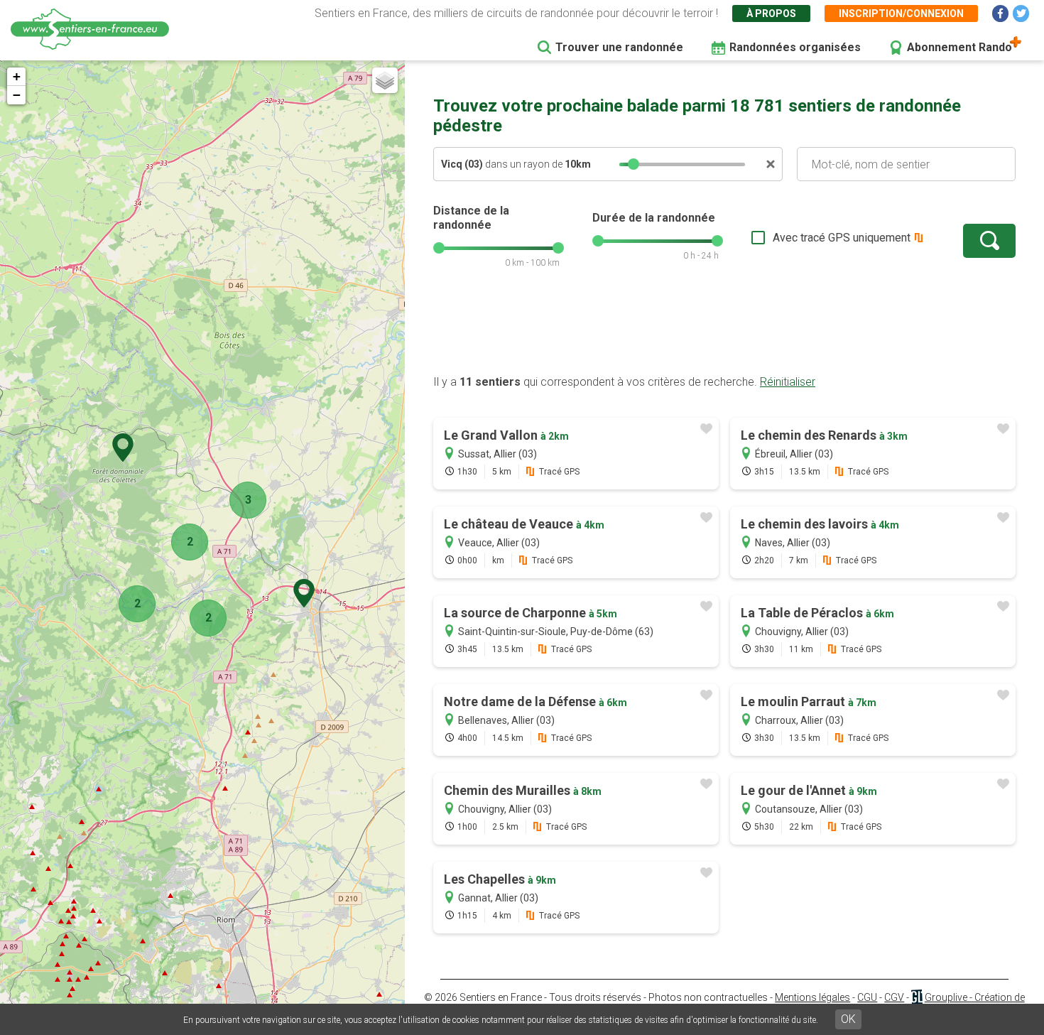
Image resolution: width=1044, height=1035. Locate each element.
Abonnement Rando (959, 47)
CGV (894, 997)
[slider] (633, 164)
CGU (867, 997)
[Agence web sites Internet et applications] (916, 997)
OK (848, 1019)
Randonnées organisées (795, 47)
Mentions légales (812, 997)
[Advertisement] (724, 329)
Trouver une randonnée (619, 47)
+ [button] (17, 76)
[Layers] (385, 80)
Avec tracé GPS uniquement (841, 237)
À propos (771, 13)
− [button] (17, 94)
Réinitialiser (787, 382)
